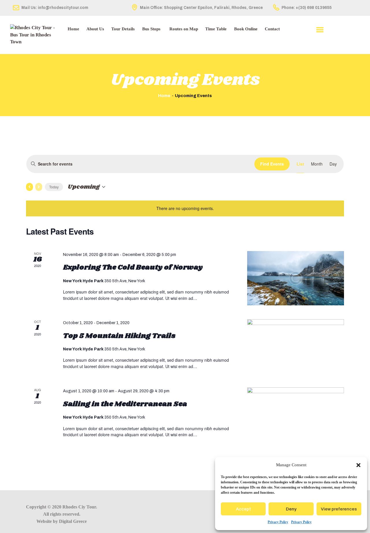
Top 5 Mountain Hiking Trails (119, 336)
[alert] (185, 208)
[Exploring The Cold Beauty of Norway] (295, 278)
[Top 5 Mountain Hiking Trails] (295, 346)
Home (164, 95)
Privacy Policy (278, 522)
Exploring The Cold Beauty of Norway (133, 267)
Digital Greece (73, 521)
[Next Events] (38, 186)
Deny (291, 509)
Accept (243, 509)
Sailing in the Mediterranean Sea (125, 404)
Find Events (272, 164)
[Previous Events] (29, 186)
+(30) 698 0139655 (314, 7)
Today (54, 186)
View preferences (339, 509)
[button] (358, 465)
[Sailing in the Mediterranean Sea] (295, 414)
